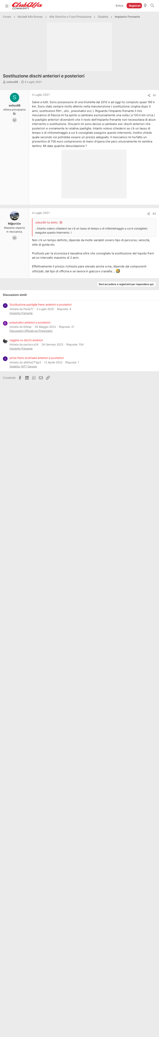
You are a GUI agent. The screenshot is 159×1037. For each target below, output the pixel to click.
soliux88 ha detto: (46, 222)
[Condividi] (149, 95)
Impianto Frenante (21, 313)
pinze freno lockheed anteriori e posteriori (37, 358)
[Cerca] (152, 5)
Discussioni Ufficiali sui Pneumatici (31, 330)
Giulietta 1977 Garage (23, 366)
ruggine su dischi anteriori (26, 340)
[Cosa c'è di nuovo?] (145, 5)
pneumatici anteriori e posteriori (30, 322)
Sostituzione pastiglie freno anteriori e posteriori (41, 304)
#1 (154, 95)
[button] (7, 5)
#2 (154, 213)
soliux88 (12, 81)
